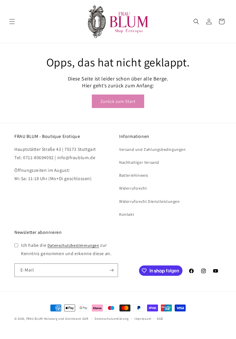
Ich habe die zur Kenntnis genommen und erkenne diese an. (66, 249)
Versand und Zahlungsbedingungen (152, 149)
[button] (12, 21)
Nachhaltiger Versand (139, 162)
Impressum (142, 319)
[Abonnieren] (111, 270)
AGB (160, 319)
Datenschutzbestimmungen (73, 245)
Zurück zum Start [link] (118, 101)
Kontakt (126, 214)
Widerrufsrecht (133, 188)
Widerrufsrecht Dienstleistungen (149, 201)
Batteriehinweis (133, 175)
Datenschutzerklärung (112, 319)
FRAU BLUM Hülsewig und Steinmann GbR (57, 319)
